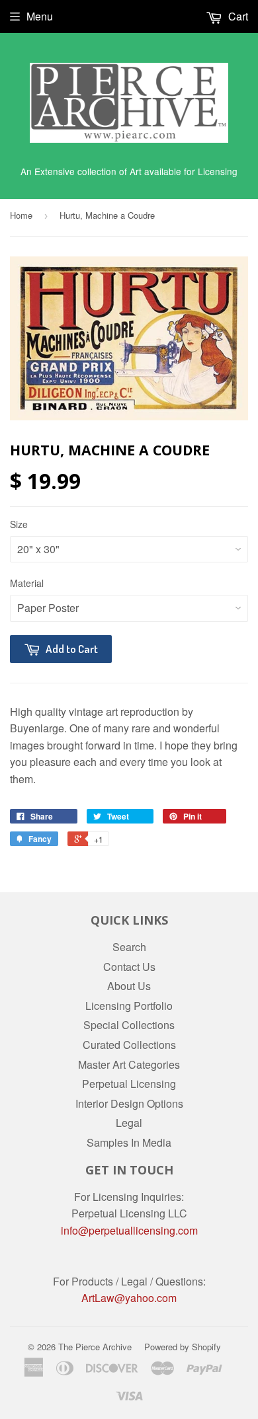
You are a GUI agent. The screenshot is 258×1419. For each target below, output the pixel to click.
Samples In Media (129, 1142)
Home (21, 215)
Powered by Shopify (182, 1346)
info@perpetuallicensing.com (129, 1230)
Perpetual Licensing (129, 1083)
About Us (129, 985)
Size (19, 524)
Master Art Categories (129, 1064)
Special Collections (129, 1024)
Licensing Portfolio (129, 1005)
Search (129, 946)
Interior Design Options (129, 1103)
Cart (237, 16)
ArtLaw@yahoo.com (129, 1297)
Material (27, 583)
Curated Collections (129, 1044)
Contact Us (129, 966)
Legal (129, 1122)
